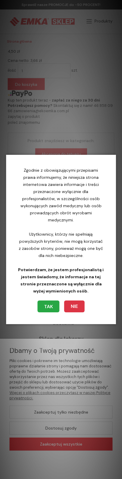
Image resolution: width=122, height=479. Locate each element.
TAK (48, 306)
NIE (74, 306)
